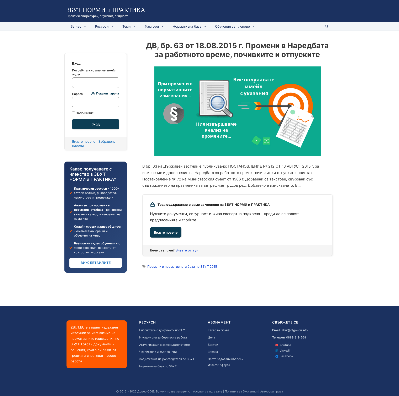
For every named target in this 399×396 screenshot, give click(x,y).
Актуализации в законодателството (164, 344)
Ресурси (102, 26)
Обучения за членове (232, 26)
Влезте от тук (187, 250)
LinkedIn (285, 350)
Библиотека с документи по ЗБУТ (163, 330)
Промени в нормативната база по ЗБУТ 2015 (182, 266)
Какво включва (218, 330)
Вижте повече (165, 232)
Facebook (286, 356)
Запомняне (84, 113)
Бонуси (213, 344)
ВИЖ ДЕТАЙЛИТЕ (96, 263)
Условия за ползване (207, 391)
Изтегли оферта (219, 365)
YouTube (285, 345)
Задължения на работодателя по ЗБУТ (167, 359)
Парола (77, 94)
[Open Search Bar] (326, 26)
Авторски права (271, 391)
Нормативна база (187, 26)
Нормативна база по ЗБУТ (158, 366)
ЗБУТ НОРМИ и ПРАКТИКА (105, 9)
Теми (126, 26)
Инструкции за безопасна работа (163, 337)
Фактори (151, 26)
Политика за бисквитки (241, 391)
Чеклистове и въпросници (158, 351)
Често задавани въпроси (225, 359)
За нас (76, 26)
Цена (211, 337)
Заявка (213, 351)
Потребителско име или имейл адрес (94, 72)
